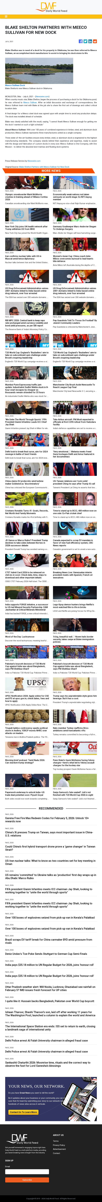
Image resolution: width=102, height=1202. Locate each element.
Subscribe (27, 1180)
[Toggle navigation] (6, 16)
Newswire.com (42, 96)
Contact (56, 1153)
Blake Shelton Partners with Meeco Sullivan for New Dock (44, 167)
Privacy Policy (59, 1145)
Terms (56, 1141)
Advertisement (59, 1149)
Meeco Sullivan (30, 102)
